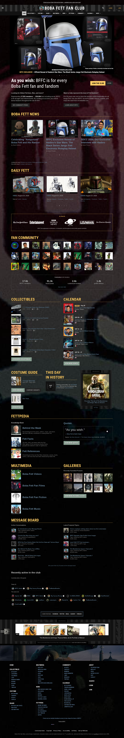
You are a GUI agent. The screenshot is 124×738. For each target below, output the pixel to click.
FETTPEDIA (20, 416)
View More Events (71, 363)
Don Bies (66, 691)
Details (13, 697)
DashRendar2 (105, 596)
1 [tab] (57, 75)
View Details (17, 407)
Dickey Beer (67, 697)
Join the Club (98, 83)
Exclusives (41, 691)
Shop (92, 675)
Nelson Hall (67, 703)
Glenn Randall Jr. (69, 699)
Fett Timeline (41, 713)
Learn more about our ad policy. (79, 642)
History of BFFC (95, 673)
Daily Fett (40, 667)
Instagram (20, 199)
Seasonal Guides (42, 699)
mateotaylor (53, 600)
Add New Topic (15, 709)
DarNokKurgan (89, 596)
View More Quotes (71, 443)
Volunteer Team (95, 667)
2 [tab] (59, 75)
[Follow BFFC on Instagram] (55, 725)
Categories (14, 673)
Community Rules (40, 730)
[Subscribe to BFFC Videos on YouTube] (65, 725)
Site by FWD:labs (83, 730)
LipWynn (41, 600)
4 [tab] (64, 75)
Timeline (13, 687)
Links (65, 675)
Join (119, 8)
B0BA (28, 596)
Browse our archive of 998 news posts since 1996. (34, 162)
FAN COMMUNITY (25, 237)
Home (24, 13)
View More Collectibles (21, 359)
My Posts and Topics (16, 705)
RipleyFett (65, 600)
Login (110, 8)
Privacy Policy (57, 730)
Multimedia (56, 13)
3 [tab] (62, 75)
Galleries (72, 465)
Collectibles (31, 13)
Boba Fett (70, 434)
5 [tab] (67, 75)
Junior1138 (30, 600)
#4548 (83, 195)
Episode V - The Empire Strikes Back (82, 437)
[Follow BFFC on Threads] (68, 725)
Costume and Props (69, 704)
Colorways (14, 675)
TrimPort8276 (19, 604)
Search (91, 681)
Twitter (32, 199)
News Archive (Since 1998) (44, 689)
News (64, 13)
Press (92, 671)
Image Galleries (42, 669)
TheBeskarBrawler (54, 588)
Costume (40, 13)
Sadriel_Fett (76, 600)
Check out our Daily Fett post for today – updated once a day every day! (62, 2)
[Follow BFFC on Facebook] (52, 725)
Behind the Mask (42, 705)
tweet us (30, 164)
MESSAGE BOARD (25, 520)
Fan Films (40, 675)
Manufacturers (15, 679)
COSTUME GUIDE (24, 372)
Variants (13, 695)
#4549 (49, 195)
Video (39, 677)
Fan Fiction (41, 679)
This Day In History (43, 707)
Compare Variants (33, 390)
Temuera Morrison (69, 687)
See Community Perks (20, 105)
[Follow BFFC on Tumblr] (62, 725)
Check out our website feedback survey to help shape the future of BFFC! (62, 718)
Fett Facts (40, 709)
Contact (93, 677)
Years (12, 685)
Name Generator (68, 673)
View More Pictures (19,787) (75, 496)
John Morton (67, 693)
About (98, 13)
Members (66, 671)
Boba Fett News (25, 114)
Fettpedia (71, 13)
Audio (39, 673)
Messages (66, 677)
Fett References (42, 711)
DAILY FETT (20, 170)
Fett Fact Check (42, 697)
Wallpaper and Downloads (45, 683)
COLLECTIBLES (23, 299)
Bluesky (15, 201)
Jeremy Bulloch (68, 706)
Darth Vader (77, 434)
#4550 (15, 195)
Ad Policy (96, 407)
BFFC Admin (19, 588)
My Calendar (67, 685)
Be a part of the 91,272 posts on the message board (62, 565)
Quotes (68, 423)
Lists (12, 677)
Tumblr (37, 199)
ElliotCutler (18, 600)
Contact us (23, 164)
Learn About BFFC (71, 105)
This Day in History (55, 375)
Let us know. (69, 388)
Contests (66, 669)
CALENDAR (72, 299)
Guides (39, 693)
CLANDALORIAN (75, 596)
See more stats (62, 287)
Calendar (90, 13)
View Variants (18, 390)
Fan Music (40, 671)
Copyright (49, 730)
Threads (79, 614)
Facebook (26, 199)
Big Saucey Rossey (36, 588)
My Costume (14, 693)
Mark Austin (67, 695)
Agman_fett (18, 596)
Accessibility (66, 730)
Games (39, 681)
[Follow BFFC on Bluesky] (71, 725)
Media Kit (93, 669)
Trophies (66, 679)
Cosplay (13, 699)
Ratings (13, 681)
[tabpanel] (62, 44)
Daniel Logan (67, 689)
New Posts (14, 707)
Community (81, 13)
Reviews (13, 683)
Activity (66, 667)
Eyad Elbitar (67, 701)
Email (67, 614)
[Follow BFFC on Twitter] (58, 725)
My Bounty (14, 672)
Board (48, 13)
